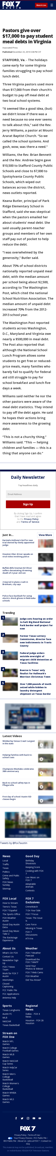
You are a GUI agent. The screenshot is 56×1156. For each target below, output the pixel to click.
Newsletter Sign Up (10, 962)
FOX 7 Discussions (31, 933)
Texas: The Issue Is (34, 919)
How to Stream (10, 902)
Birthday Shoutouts (31, 862)
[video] (46, 744)
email (39, 1118)
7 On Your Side (33, 910)
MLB (4, 1017)
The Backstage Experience (10, 939)
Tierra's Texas (9, 906)
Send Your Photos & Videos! (34, 967)
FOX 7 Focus (32, 914)
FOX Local (9, 898)
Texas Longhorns (11, 1010)
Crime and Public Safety (10, 877)
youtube (33, 1118)
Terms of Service (30, 521)
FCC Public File (9, 990)
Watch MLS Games (8, 1100)
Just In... (8, 535)
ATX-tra (29, 938)
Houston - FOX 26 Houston (35, 1022)
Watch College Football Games (10, 1049)
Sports (7, 1006)
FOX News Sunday (7, 883)
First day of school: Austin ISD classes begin (16, 797)
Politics (6, 871)
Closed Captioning (7, 985)
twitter (22, 1118)
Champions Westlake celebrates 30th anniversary (18, 770)
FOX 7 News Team (8, 968)
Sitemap (6, 888)
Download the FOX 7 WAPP (33, 961)
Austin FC (7, 1013)
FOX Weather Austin (9, 919)
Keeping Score (33, 867)
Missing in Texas (34, 928)
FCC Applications (10, 993)
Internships (8, 979)
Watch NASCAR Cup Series (10, 1062)
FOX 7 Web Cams (34, 972)
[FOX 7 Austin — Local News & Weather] (11, 5)
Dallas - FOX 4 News (33, 1015)
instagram (28, 1118)
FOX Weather (32, 976)
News (6, 856)
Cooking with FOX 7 (34, 872)
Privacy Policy (31, 519)
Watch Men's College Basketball (9, 1076)
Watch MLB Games (8, 1056)
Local (5, 860)
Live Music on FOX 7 (32, 879)
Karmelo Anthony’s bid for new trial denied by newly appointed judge (18, 542)
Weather (32, 948)
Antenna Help (9, 997)
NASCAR (6, 1021)
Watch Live (41, 5)
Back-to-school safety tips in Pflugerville (16, 784)
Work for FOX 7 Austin (10, 975)
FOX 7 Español (9, 910)
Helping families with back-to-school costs (17, 756)
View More (45, 535)
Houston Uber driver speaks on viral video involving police (17, 555)
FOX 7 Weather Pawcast (33, 954)
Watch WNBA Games (9, 1094)
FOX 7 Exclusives (33, 900)
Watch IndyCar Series (9, 1069)
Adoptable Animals (31, 885)
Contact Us (8, 956)
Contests (30, 890)
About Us (8, 948)
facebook (16, 1118)
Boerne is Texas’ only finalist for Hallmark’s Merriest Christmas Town (35, 673)
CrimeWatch (32, 906)
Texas (5, 868)
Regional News (32, 1007)
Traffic (5, 864)
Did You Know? (33, 979)
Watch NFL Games (8, 1043)
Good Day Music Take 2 (10, 932)
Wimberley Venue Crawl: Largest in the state (18, 742)
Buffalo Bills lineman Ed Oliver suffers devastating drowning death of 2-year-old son (17, 570)
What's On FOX (10, 952)
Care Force (31, 924)
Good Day (32, 856)
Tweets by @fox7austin (13, 843)
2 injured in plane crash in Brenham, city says (15, 583)
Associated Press (10, 47)
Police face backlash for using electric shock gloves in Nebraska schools (18, 598)
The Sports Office (11, 914)
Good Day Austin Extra (11, 926)
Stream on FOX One (9, 1035)
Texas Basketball (11, 1025)
